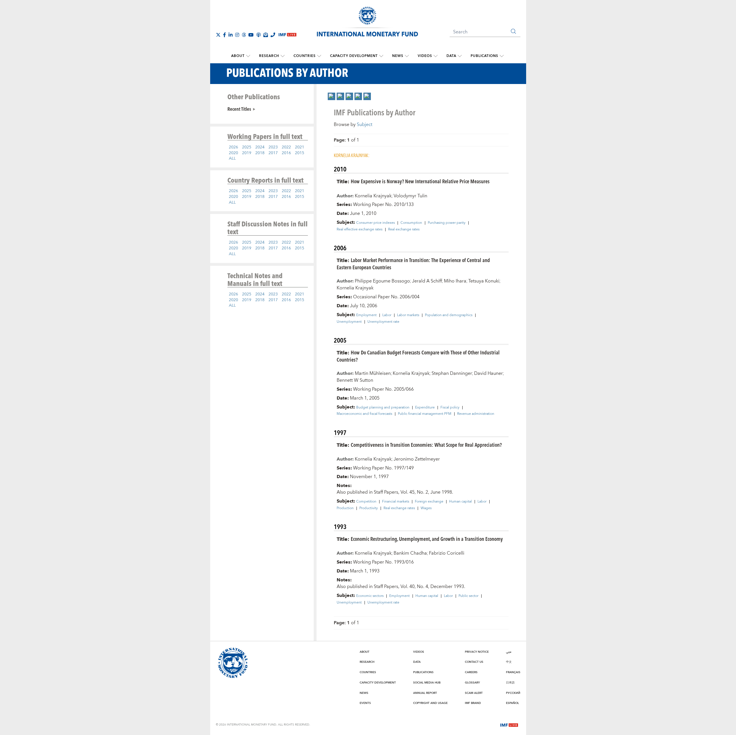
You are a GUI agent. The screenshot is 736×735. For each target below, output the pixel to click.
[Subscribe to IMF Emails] (265, 35)
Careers (471, 672)
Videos (425, 56)
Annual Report (425, 693)
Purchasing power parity (446, 223)
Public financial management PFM (424, 414)
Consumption (411, 223)
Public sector (468, 596)
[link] (331, 96)
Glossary (472, 682)
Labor (386, 315)
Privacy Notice (477, 651)
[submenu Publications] (501, 56)
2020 (233, 153)
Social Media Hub (426, 682)
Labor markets (408, 315)
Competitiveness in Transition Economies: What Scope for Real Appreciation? (426, 444)
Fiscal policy (449, 407)
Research (269, 56)
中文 (509, 662)
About (238, 56)
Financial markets (395, 501)
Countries (305, 56)
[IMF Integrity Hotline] (273, 35)
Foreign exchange (429, 501)
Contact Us (474, 662)
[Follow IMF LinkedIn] (231, 35)
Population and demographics (448, 315)
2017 (273, 153)
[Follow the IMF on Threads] (244, 35)
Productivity (368, 508)
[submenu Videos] (435, 56)
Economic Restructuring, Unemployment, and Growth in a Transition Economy (427, 539)
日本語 (510, 682)
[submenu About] (248, 56)
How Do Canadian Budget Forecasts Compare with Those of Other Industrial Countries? (418, 355)
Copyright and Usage (430, 703)
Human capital (460, 501)
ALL (232, 158)
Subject (364, 125)
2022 (286, 147)
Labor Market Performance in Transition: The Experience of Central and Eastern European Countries (413, 263)
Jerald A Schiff (427, 281)
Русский (513, 693)
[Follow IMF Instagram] (237, 35)
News (397, 56)
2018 (259, 153)
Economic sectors (370, 596)
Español (512, 703)
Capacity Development (354, 56)
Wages (426, 508)
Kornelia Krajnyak (373, 196)
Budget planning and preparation (382, 407)
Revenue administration (475, 414)
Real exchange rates (403, 229)
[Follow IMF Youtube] (251, 35)
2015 (299, 153)
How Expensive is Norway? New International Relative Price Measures (420, 181)
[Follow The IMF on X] (218, 35)
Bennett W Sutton (355, 380)
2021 (299, 147)
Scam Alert (474, 693)
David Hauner (488, 373)
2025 (246, 147)
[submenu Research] (282, 56)
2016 (286, 153)
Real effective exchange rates (359, 229)
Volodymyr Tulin (410, 196)
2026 (233, 147)
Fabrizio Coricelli (446, 553)
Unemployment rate (383, 322)
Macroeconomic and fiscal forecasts (364, 414)
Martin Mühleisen (373, 373)
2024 (259, 147)
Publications (484, 56)
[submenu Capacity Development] (381, 56)
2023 (273, 147)
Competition (366, 501)
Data (451, 56)
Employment (366, 315)
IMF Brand (473, 703)
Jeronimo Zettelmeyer (417, 459)
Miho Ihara (455, 281)
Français (513, 672)
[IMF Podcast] (258, 35)
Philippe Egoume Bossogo (382, 281)
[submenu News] (406, 56)
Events (365, 703)
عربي (508, 651)
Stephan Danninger (452, 373)
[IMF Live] (509, 724)
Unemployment (349, 322)
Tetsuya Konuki (483, 281)
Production (345, 508)
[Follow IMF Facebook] (224, 35)
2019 (246, 153)
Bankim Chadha (410, 553)
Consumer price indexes (375, 223)
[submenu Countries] (319, 56)
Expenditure (425, 407)
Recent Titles (239, 108)
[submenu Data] (459, 56)
